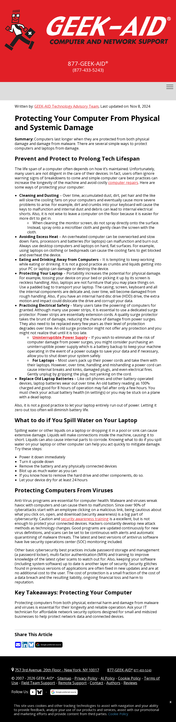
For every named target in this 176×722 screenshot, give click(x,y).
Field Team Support (38, 682)
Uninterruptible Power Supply (60, 337)
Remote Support (72, 682)
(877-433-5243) (88, 70)
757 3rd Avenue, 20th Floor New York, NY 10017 (57, 670)
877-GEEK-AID (86, 64)
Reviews (130, 682)
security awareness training (85, 518)
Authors (113, 682)
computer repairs (123, 182)
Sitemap (64, 678)
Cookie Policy (129, 678)
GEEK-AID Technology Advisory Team (66, 106)
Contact (96, 682)
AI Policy (108, 678)
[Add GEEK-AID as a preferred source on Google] (49, 646)
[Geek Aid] (88, 48)
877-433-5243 (142, 670)
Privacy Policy (85, 678)
